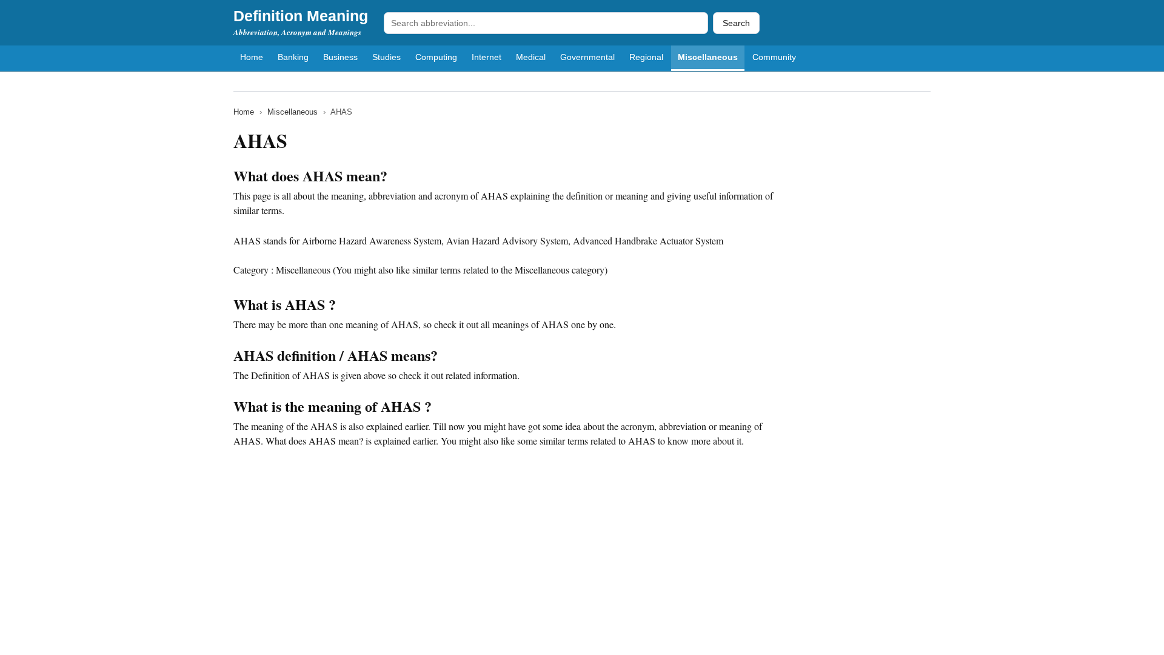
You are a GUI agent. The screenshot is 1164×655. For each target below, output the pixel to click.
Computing (436, 57)
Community (774, 57)
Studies (386, 57)
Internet (486, 57)
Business (340, 57)
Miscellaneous (708, 57)
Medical (531, 57)
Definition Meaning (300, 15)
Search (736, 23)
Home (251, 57)
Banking (293, 57)
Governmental (587, 57)
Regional (646, 57)
